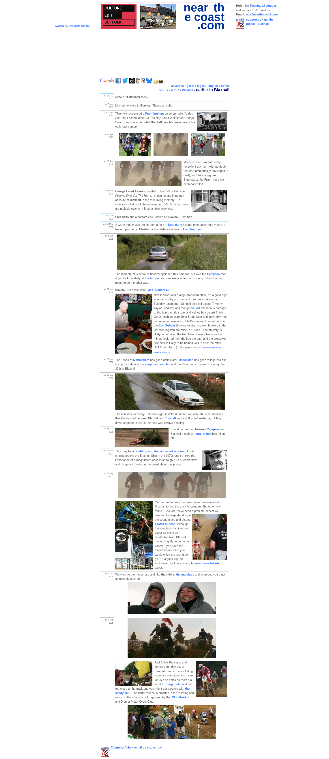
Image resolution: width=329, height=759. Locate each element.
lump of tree (202, 433)
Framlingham (154, 113)
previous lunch (161, 352)
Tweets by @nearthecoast (72, 26)
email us (140, 747)
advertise (177, 85)
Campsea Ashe (121, 747)
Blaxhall (187, 90)
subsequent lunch (212, 348)
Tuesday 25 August (263, 5)
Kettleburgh (176, 224)
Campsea (213, 429)
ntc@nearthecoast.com (262, 14)
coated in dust (165, 524)
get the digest (196, 85)
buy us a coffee (218, 85)
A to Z (175, 90)
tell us (163, 90)
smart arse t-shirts (207, 563)
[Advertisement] (254, 100)
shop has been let (157, 364)
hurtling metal (171, 684)
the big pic (152, 278)
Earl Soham (167, 325)
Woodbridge (180, 697)
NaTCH (195, 308)
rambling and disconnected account (160, 451)
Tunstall (170, 418)
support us (253, 19)
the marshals (185, 574)
